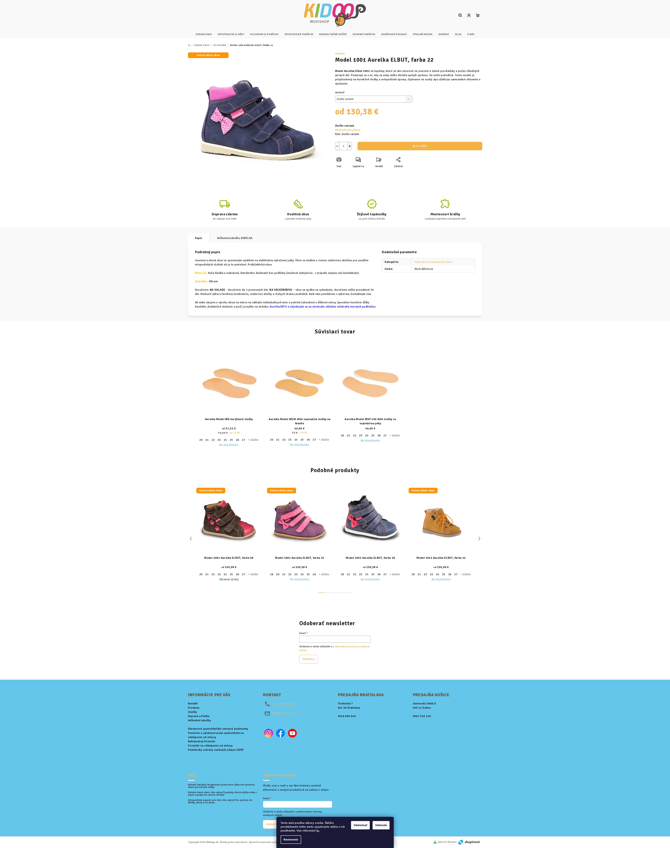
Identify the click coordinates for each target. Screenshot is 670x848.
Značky (192, 712)
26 (237, 440)
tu (318, 830)
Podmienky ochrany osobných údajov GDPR (216, 750)
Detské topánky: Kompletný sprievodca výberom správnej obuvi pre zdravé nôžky (221, 785)
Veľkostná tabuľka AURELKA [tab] (235, 238)
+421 (283, 704)
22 (213, 440)
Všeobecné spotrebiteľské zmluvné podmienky (218, 729)
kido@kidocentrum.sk (286, 713)
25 (231, 440)
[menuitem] (204, 34)
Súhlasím (381, 825)
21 (207, 440)
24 (225, 440)
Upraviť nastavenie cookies (265, 842)
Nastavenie (291, 839)
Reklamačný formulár (202, 741)
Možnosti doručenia (347, 130)
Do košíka (421, 145)
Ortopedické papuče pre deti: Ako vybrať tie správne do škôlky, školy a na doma (220, 801)
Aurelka (340, 53)
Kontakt (193, 703)
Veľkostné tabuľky (199, 720)
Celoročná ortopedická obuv (433, 262)
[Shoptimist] (469, 841)
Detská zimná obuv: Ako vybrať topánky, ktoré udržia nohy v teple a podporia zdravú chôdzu (222, 793)
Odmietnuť (360, 825)
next (479, 538)
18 (271, 574)
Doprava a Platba (198, 716)
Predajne (194, 708)
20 (201, 440)
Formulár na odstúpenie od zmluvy (210, 745)
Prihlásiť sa (308, 659)
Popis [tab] (198, 238)
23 (219, 440)
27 (243, 440)
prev (191, 538)
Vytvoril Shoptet (447, 841)
